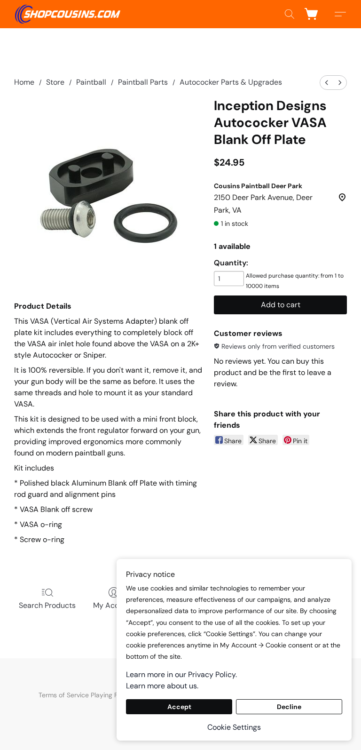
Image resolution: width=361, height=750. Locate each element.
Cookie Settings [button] (234, 727)
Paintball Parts (143, 82)
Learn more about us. (162, 686)
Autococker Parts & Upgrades (231, 82)
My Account (113, 605)
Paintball (91, 82)
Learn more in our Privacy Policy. (181, 674)
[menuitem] (326, 82)
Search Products (47, 605)
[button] (67, 14)
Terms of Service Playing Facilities (89, 695)
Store (55, 82)
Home (24, 82)
